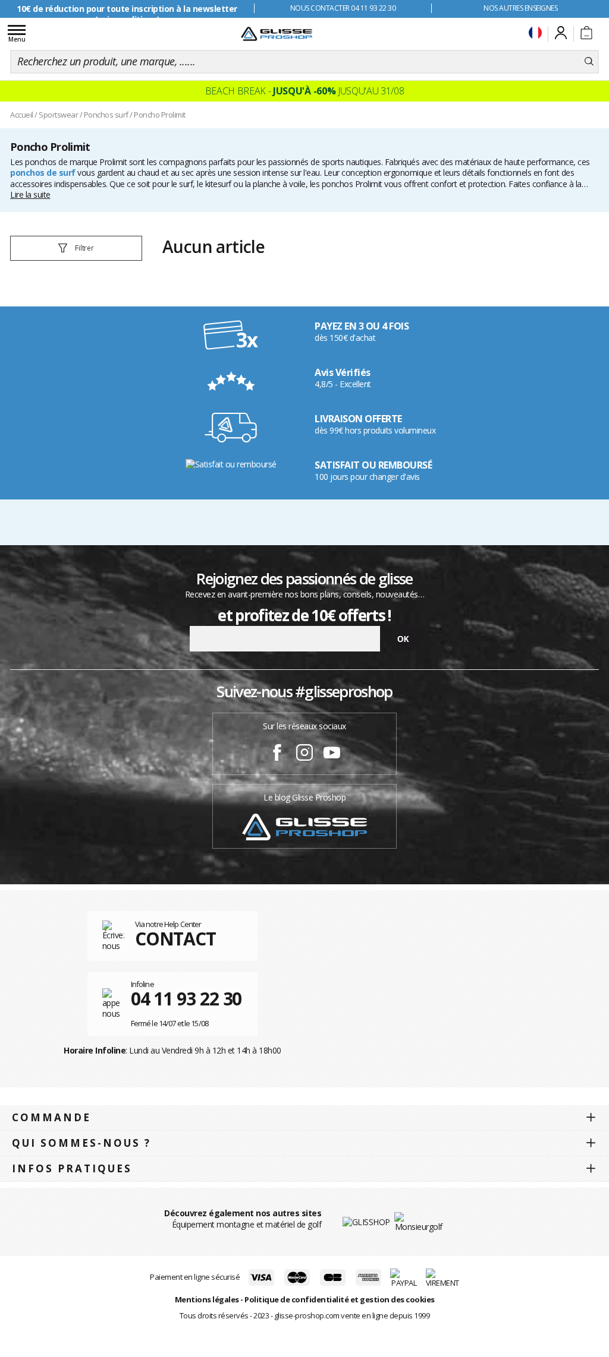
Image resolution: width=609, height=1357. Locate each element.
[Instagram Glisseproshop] (304, 754)
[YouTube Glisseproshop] (332, 754)
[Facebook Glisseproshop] (277, 754)
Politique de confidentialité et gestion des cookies (339, 1299)
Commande (51, 1117)
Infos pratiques (72, 1168)
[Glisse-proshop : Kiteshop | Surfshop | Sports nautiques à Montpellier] (276, 34)
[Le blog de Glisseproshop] (304, 825)
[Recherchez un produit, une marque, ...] (589, 61)
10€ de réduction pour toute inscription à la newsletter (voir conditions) (127, 14)
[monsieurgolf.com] (419, 1220)
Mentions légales (207, 1299)
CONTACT (175, 938)
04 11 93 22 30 (186, 998)
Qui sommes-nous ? (81, 1143)
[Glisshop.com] (366, 1221)
